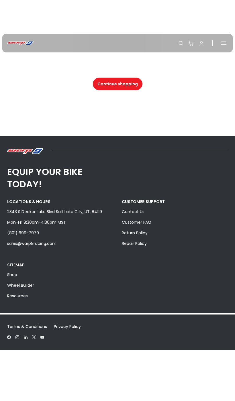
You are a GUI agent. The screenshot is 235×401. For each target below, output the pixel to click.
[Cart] (191, 43)
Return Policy (135, 233)
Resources (17, 296)
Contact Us (133, 212)
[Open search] (181, 43)
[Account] (201, 43)
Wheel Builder (20, 285)
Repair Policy (134, 243)
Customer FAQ (136, 222)
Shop (12, 275)
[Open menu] (224, 43)
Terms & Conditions (27, 326)
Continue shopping (117, 84)
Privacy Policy (67, 326)
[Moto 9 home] (20, 43)
